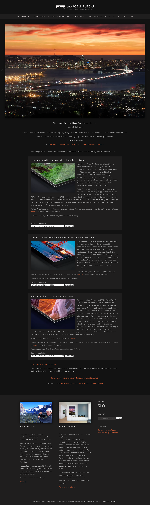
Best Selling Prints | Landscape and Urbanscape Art (82, 384)
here (73, 338)
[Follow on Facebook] (104, 406)
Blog (112, 17)
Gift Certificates (61, 17)
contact (34, 212)
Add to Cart (69, 226)
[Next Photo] (147, 76)
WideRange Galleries (108, 501)
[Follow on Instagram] (99, 406)
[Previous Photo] (2, 76)
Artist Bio (23, 482)
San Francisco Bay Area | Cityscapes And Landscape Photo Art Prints (76, 145)
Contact (122, 17)
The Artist (79, 17)
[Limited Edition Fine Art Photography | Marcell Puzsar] (75, 9)
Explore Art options (67, 487)
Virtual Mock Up (97, 17)
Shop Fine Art (24, 17)
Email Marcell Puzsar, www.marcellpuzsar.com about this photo (75, 378)
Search (119, 418)
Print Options (41, 17)
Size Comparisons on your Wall (44, 364)
